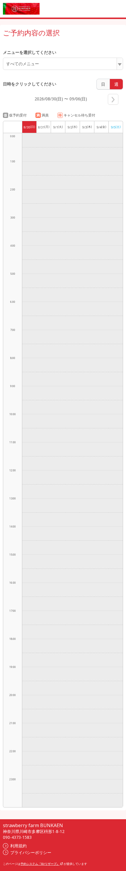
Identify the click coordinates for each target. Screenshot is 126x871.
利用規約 (18, 845)
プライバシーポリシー (30, 852)
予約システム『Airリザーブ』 (40, 864)
